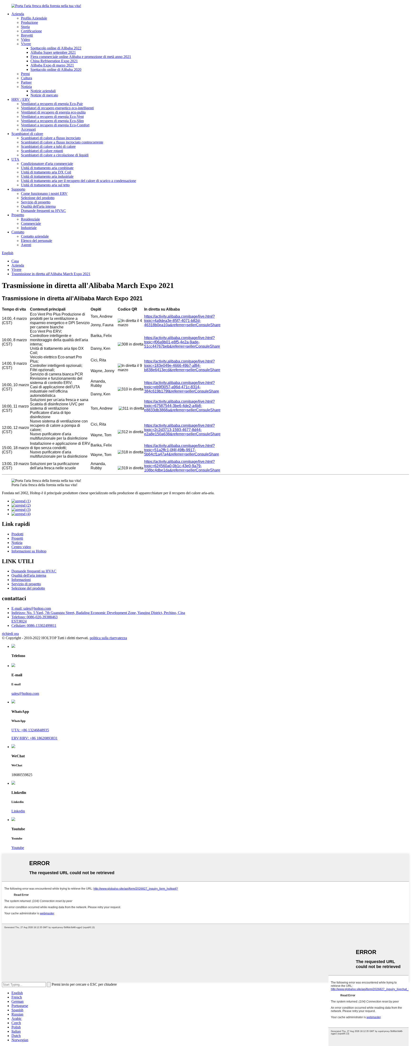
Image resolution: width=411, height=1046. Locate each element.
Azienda (17, 14)
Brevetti (27, 35)
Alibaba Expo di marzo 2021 (52, 65)
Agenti (26, 245)
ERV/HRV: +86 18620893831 (34, 738)
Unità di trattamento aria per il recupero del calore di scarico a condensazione (78, 181)
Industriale (29, 228)
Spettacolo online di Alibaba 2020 (55, 69)
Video (25, 40)
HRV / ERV (20, 99)
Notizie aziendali (43, 91)
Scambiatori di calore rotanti (42, 151)
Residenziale (30, 219)
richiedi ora (10, 634)
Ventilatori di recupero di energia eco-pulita (53, 112)
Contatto (17, 232)
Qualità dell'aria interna (38, 206)
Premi (25, 74)
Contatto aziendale (35, 236)
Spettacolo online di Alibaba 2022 (55, 48)
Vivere (26, 44)
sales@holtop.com (25, 693)
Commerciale (31, 223)
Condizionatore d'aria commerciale (47, 164)
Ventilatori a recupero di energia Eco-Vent (52, 117)
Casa (15, 261)
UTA (15, 159)
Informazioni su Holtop (28, 551)
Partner (26, 82)
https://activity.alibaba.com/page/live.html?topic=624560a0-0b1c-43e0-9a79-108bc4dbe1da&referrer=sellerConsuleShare (182, 466)
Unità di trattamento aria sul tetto (45, 185)
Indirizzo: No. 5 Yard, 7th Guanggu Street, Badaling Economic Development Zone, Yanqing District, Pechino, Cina (98, 613)
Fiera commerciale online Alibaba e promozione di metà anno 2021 (80, 57)
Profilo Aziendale (34, 18)
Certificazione (31, 31)
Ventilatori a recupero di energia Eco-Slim (52, 121)
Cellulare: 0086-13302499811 (33, 626)
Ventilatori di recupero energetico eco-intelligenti (57, 108)
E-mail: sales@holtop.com (31, 608)
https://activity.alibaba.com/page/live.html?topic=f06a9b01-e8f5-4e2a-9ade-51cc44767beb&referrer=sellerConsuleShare (182, 342)
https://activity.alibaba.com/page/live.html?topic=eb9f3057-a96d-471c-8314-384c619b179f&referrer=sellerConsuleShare (181, 387)
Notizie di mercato (44, 95)
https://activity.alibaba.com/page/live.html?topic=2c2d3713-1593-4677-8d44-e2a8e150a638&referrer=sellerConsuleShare (182, 429)
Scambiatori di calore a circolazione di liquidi (54, 155)
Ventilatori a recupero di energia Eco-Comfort (55, 125)
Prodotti (17, 534)
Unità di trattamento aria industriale (47, 176)
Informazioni (21, 580)
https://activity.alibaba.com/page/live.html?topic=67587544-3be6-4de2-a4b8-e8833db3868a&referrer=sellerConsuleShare (182, 405)
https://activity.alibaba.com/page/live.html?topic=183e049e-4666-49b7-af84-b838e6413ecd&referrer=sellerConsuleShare (182, 365)
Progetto (17, 215)
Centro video (21, 547)
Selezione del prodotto (37, 198)
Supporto (18, 189)
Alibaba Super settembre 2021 (53, 52)
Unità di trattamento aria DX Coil (46, 172)
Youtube (17, 848)
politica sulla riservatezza (108, 638)
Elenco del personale (36, 241)
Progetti (17, 538)
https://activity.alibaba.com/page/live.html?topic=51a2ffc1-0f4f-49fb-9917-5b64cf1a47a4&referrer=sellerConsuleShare (181, 450)
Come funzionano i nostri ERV (44, 194)
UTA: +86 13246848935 (30, 730)
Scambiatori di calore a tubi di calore (48, 146)
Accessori (28, 129)
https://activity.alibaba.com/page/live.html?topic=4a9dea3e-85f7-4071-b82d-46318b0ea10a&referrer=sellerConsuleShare (182, 320)
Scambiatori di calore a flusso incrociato (51, 138)
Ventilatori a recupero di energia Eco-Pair (52, 104)
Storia (25, 27)
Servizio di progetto (35, 202)
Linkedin (18, 811)
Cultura (26, 78)
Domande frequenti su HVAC (43, 211)
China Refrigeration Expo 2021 (54, 61)
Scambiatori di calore (27, 134)
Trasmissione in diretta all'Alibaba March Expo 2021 (50, 274)
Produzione (29, 22)
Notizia (26, 87)
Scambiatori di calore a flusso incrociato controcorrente (62, 142)
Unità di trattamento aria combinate (47, 168)
